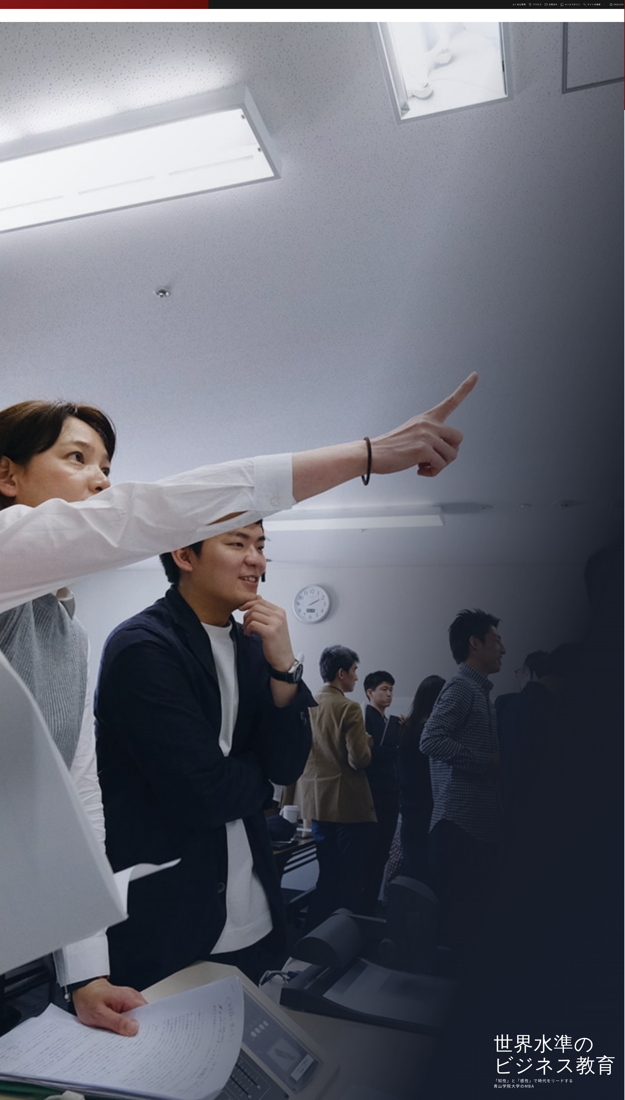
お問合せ (553, 4)
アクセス (537, 4)
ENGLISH (619, 4)
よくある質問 (519, 4)
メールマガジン (572, 4)
